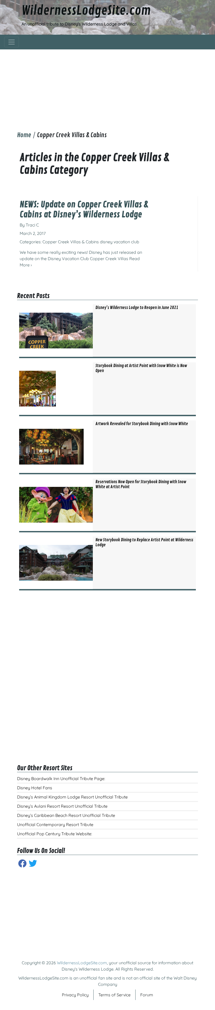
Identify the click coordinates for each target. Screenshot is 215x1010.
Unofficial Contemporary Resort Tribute (55, 824)
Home (24, 135)
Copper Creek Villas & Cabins (70, 241)
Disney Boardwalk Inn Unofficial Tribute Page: (61, 778)
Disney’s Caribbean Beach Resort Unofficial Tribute (66, 815)
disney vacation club (119, 241)
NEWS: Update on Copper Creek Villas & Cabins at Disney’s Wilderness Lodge (84, 209)
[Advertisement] (107, 86)
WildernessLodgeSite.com (86, 11)
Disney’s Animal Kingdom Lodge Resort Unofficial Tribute (72, 797)
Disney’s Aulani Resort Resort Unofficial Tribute (62, 806)
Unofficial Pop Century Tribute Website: (54, 833)
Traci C (32, 225)
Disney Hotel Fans (34, 787)
